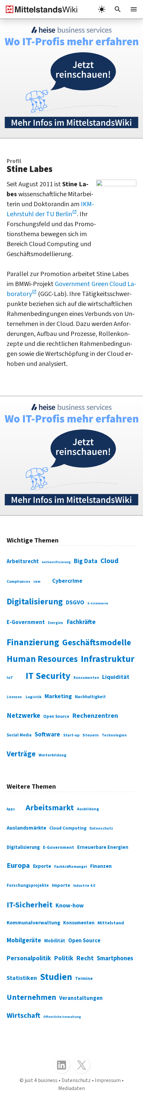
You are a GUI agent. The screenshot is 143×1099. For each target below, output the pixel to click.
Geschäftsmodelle (96, 642)
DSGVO (75, 602)
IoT (10, 678)
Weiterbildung (53, 755)
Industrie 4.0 (84, 885)
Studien (56, 977)
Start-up (71, 735)
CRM (36, 581)
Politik (63, 958)
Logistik (34, 697)
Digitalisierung (35, 602)
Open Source (56, 716)
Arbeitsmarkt (50, 808)
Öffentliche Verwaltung (62, 1017)
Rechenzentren (95, 715)
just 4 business (41, 1080)
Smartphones (115, 958)
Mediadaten (71, 1088)
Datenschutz (101, 828)
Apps (11, 809)
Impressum (108, 1080)
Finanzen (101, 866)
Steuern (90, 735)
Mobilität (54, 940)
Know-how (70, 905)
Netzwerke (23, 715)
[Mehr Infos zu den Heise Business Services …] (71, 78)
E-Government (26, 622)
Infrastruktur (107, 659)
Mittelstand (110, 922)
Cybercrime (67, 581)
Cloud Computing (67, 828)
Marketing (58, 696)
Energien (55, 622)
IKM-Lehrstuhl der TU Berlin (50, 209)
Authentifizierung (56, 562)
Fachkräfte (81, 622)
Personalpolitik (29, 958)
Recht (85, 958)
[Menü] (134, 9)
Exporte (42, 866)
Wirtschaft (23, 1015)
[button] (118, 9)
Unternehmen (31, 997)
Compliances (18, 581)
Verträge (21, 754)
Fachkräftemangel (70, 866)
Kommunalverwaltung (33, 922)
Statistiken (22, 978)
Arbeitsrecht (23, 561)
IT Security (48, 676)
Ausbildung (88, 809)
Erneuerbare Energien (102, 847)
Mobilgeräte (24, 940)
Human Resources (42, 659)
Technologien (114, 735)
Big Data (85, 561)
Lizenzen (14, 697)
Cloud (109, 561)
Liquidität (115, 677)
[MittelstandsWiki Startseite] (39, 9)
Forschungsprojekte (28, 885)
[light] (102, 9)
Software (47, 734)
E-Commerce (97, 603)
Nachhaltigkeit (90, 697)
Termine (84, 979)
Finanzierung (33, 642)
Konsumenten (86, 677)
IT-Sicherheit (30, 905)
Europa (18, 865)
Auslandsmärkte (26, 828)
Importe (61, 885)
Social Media (19, 735)
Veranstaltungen (81, 998)
